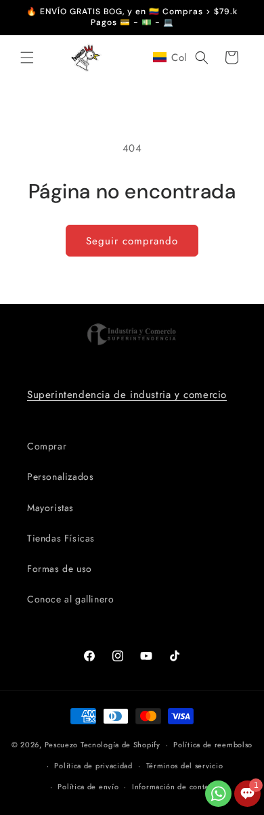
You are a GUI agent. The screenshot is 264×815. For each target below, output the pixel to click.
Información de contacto (175, 786)
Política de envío (88, 786)
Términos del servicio (184, 765)
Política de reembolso (212, 744)
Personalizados (60, 476)
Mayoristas (50, 507)
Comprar (46, 446)
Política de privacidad (93, 765)
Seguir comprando (132, 241)
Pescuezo (62, 744)
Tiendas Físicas (61, 538)
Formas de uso (59, 568)
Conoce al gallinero (70, 599)
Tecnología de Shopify (120, 744)
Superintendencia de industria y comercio (127, 394)
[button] (27, 57)
